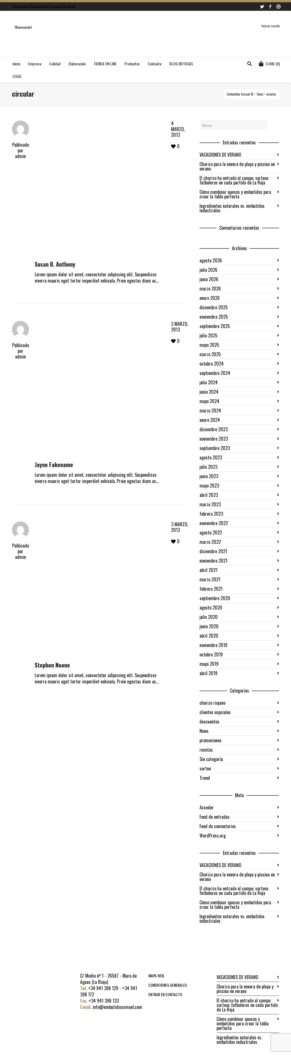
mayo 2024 (209, 401)
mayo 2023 (209, 485)
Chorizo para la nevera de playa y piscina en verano (237, 166)
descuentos (209, 721)
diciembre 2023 (213, 429)
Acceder (206, 807)
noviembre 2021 (213, 560)
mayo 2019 (209, 663)
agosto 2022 (210, 532)
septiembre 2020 (214, 598)
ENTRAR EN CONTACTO (165, 994)
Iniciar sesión (270, 25)
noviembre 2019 (213, 645)
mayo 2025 (209, 344)
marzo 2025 (210, 354)
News (204, 730)
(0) (273, 64)
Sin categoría (211, 759)
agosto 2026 (210, 260)
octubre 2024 (211, 363)
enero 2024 (209, 419)
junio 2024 (209, 391)
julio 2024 (208, 382)
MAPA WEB (156, 976)
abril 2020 (208, 635)
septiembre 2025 (214, 326)
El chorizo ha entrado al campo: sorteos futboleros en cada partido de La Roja (234, 180)
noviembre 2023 (213, 438)
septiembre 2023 (214, 448)
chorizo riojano (212, 702)
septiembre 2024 (214, 373)
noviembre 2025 (213, 316)
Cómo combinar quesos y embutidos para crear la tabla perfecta (235, 194)
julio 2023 (208, 466)
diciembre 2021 (213, 551)
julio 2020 (208, 616)
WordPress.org (212, 835)
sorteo (205, 768)
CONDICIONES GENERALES (167, 985)
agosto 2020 (210, 607)
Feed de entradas (214, 816)
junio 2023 (208, 476)
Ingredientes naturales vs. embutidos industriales (232, 208)
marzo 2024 (210, 410)
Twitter (262, 6)
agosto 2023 (210, 457)
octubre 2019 (211, 654)
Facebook (270, 6)
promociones (210, 740)
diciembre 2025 (213, 307)
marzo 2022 (210, 541)
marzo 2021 (209, 579)
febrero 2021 (211, 588)
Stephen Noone (52, 665)
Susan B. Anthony (55, 264)
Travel (204, 777)
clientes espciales (215, 712)
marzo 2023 (210, 504)
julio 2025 (208, 335)
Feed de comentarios (217, 826)
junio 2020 (209, 626)
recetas (206, 749)
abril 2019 (208, 673)
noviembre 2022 (213, 523)
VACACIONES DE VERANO (220, 154)
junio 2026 (208, 279)
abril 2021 (208, 570)
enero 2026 (209, 298)
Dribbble (278, 6)
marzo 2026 (210, 288)
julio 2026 (208, 269)
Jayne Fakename (54, 464)
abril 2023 (208, 495)
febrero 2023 (211, 513)
